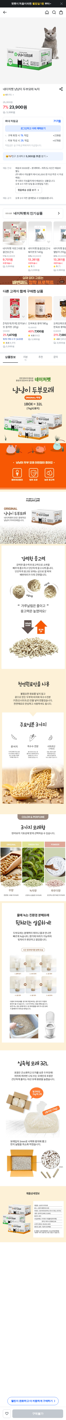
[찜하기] (23, 242)
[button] (31, 3)
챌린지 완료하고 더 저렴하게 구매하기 (32, 1400)
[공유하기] (61, 89)
